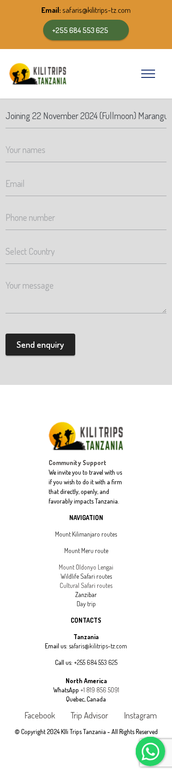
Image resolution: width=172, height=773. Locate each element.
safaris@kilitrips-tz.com (96, 10)
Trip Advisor (88, 715)
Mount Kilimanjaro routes (86, 534)
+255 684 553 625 (80, 30)
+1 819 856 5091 (99, 690)
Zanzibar (86, 594)
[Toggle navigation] (148, 73)
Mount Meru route (86, 550)
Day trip (86, 604)
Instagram (139, 715)
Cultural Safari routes (86, 585)
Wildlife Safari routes (86, 576)
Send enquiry (40, 344)
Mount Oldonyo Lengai (86, 567)
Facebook (38, 715)
